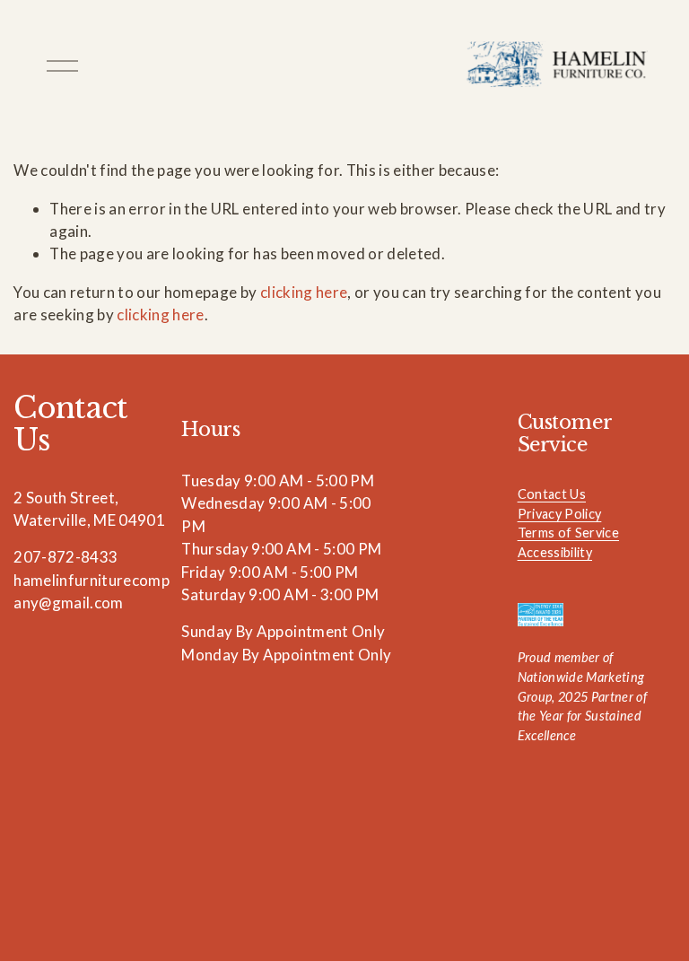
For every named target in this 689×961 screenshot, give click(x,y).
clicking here (303, 292)
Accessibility (555, 552)
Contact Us (552, 494)
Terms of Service (568, 532)
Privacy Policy (560, 513)
